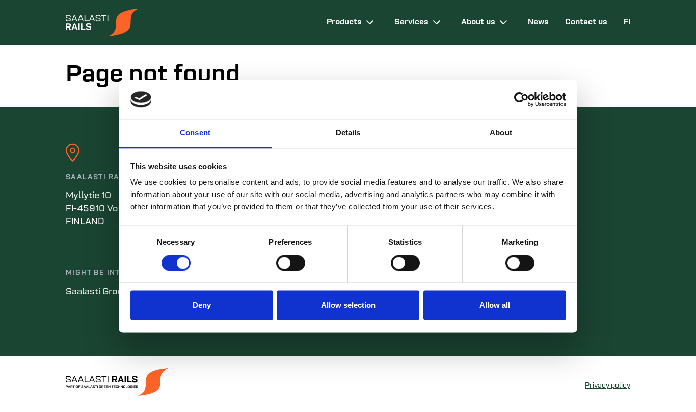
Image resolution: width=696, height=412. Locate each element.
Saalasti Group (97, 292)
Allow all (494, 305)
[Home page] (188, 22)
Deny (202, 305)
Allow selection (348, 305)
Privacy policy (607, 386)
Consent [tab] (195, 133)
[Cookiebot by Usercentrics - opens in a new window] (521, 99)
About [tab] (501, 133)
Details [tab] (348, 133)
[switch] (290, 263)
